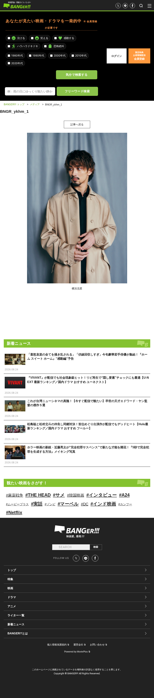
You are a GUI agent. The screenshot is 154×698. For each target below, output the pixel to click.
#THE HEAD (38, 494)
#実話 (36, 503)
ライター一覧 (16, 615)
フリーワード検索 (77, 91)
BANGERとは (18, 633)
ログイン (116, 55)
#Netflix (14, 512)
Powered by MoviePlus (76, 651)
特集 (10, 579)
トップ (12, 570)
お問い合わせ (97, 644)
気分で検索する (77, 74)
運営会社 (78, 644)
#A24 (124, 494)
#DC (84, 504)
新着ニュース (16, 624)
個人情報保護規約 (57, 644)
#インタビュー (101, 494)
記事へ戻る (77, 124)
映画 (10, 588)
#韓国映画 (75, 495)
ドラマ (12, 597)
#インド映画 (103, 503)
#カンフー (125, 504)
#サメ (59, 494)
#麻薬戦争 (14, 495)
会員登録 (139, 55)
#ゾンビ (50, 504)
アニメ (12, 606)
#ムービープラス (17, 504)
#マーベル (68, 503)
